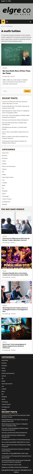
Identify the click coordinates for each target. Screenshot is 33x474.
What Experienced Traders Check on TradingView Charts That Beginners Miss (15, 309)
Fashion (4, 164)
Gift (3, 172)
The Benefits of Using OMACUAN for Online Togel (15, 453)
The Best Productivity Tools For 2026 (11, 464)
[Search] (30, 21)
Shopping (4, 191)
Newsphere (24, 470)
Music (3, 185)
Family (4, 161)
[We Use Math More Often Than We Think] (16, 55)
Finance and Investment (8, 166)
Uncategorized (6, 202)
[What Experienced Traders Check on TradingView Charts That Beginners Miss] (16, 292)
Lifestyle (4, 182)
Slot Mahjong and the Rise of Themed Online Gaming (16, 439)
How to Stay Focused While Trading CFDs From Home (16, 442)
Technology (5, 196)
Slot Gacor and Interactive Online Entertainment (15, 120)
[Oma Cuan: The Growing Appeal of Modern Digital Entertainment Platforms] (16, 329)
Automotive (5, 153)
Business (4, 155)
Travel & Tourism (7, 199)
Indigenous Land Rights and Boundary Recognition (15, 467)
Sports (4, 193)
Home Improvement (7, 177)
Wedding (4, 204)
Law (3, 180)
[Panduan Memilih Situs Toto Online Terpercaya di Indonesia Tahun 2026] (16, 258)
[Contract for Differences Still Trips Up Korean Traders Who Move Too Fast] (16, 223)
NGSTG (13, 76)
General (4, 169)
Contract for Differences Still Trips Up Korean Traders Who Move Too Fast (16, 239)
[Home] (3, 22)
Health (4, 174)
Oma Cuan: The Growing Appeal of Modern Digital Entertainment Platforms (14, 346)
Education (5, 68)
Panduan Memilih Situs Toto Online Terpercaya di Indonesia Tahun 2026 (15, 274)
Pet (3, 188)
